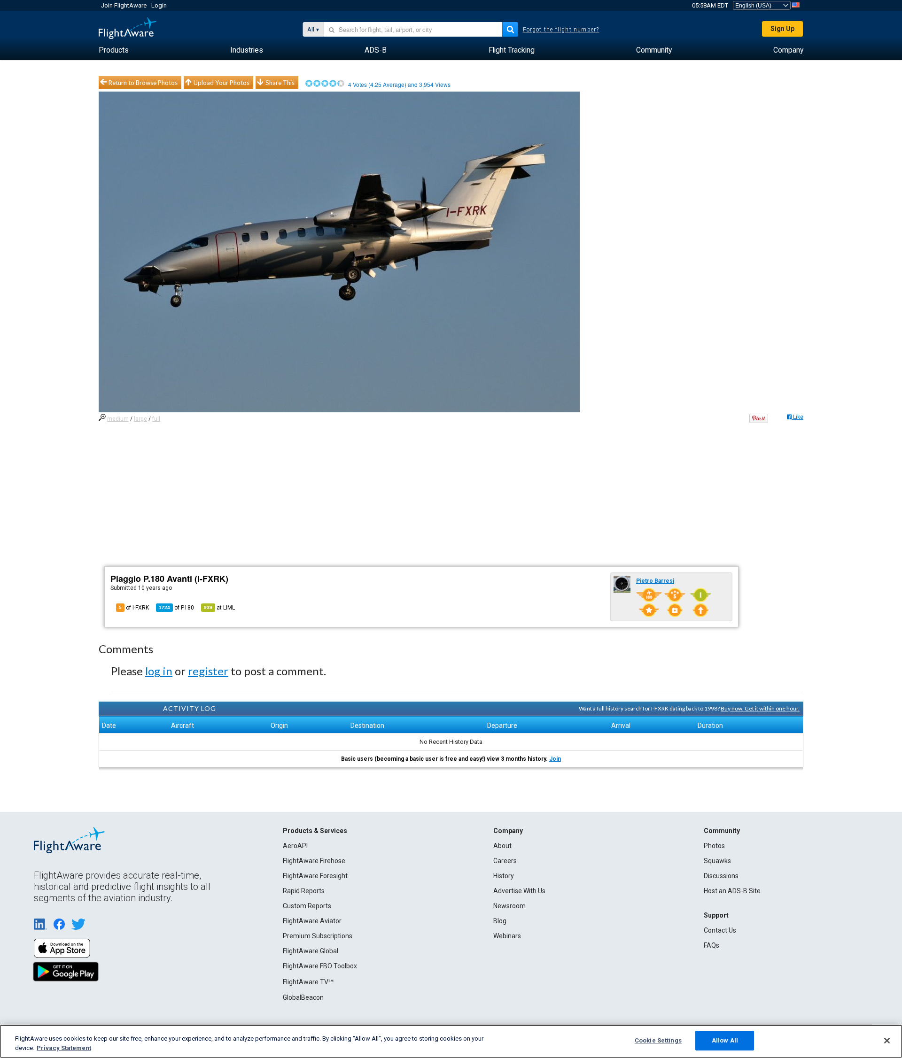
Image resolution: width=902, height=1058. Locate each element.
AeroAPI (295, 845)
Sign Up (782, 28)
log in (158, 671)
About (502, 845)
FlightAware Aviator (312, 921)
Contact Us (720, 930)
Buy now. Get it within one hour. (760, 708)
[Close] (887, 1040)
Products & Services (315, 830)
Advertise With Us (519, 891)
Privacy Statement (64, 1047)
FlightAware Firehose (314, 861)
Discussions (721, 876)
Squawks (717, 861)
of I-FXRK (134, 607)
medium (118, 419)
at (219, 607)
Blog (499, 921)
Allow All (725, 1040)
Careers (505, 861)
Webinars (507, 936)
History (503, 876)
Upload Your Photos (221, 82)
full (156, 419)
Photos (714, 845)
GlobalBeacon (303, 997)
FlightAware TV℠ (308, 982)
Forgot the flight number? (561, 29)
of (176, 607)
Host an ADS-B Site (732, 891)
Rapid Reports (304, 891)
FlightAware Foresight (315, 876)
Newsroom (509, 906)
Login (159, 5)
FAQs (711, 945)
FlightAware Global (310, 951)
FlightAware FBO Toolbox (320, 966)
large (140, 419)
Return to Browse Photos (143, 82)
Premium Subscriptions (317, 936)
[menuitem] (113, 50)
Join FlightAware (124, 5)
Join (555, 759)
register (208, 671)
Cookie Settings (658, 1040)
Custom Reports (307, 906)
